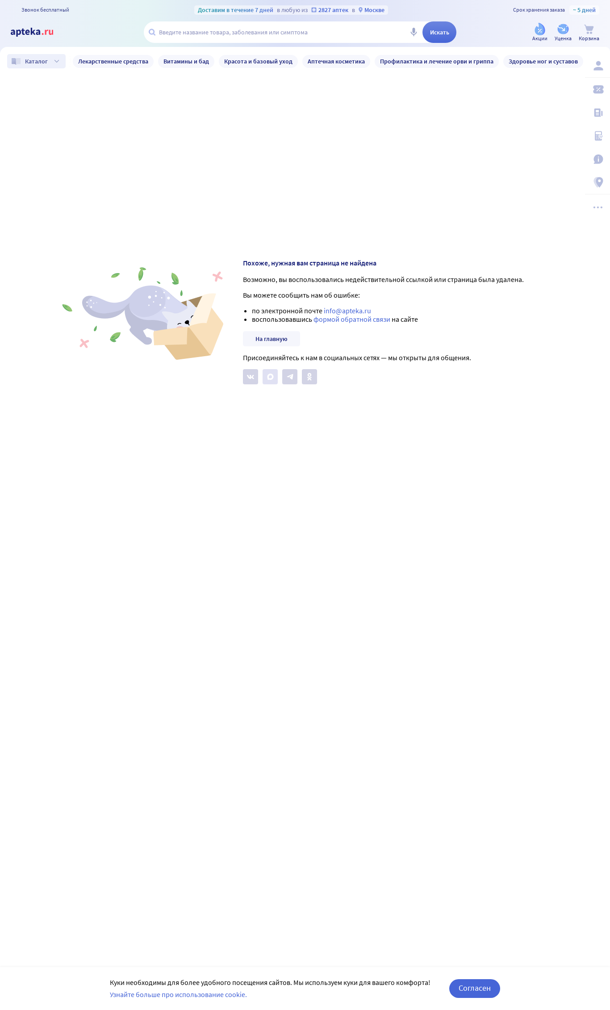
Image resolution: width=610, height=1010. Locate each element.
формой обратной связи (351, 319)
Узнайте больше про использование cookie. (178, 994)
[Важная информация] (597, 159)
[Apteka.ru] (39, 32)
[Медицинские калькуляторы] (597, 135)
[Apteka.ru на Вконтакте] (250, 376)
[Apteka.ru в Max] (270, 376)
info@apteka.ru (347, 310)
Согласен (475, 988)
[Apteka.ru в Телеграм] (289, 376)
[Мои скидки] (597, 89)
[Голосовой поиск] (413, 32)
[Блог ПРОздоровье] (597, 112)
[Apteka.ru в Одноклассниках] (309, 376)
